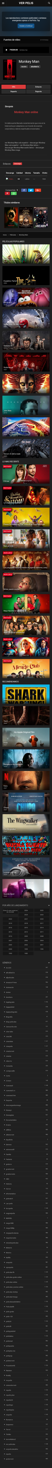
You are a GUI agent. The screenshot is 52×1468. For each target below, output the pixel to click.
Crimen (8, 1081)
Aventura (9, 997)
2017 (41, 923)
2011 (41, 932)
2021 (26, 919)
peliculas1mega (11, 1297)
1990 (10, 953)
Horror (8, 1189)
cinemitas (9, 1041)
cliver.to (9, 1061)
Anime (8, 992)
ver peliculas (10, 1444)
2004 (41, 940)
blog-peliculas (11, 1022)
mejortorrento (11, 1238)
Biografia (9, 1017)
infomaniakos (11, 1194)
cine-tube (9, 1032)
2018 (26, 923)
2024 (26, 915)
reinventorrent (11, 1385)
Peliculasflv (10, 1307)
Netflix (8, 1257)
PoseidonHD (10, 1366)
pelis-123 (9, 1316)
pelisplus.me (10, 1351)
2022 (10, 919)
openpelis (9, 1267)
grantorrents (10, 1174)
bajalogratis (10, 1002)
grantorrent (10, 1169)
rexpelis (9, 1415)
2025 (41, 910)
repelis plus (10, 1395)
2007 (10, 940)
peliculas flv (10, 1272)
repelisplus (10, 1410)
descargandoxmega (13, 1105)
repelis (8, 1390)
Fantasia (9, 1159)
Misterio (9, 1248)
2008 (41, 936)
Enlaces (38, 87)
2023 (41, 915)
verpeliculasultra (12, 1449)
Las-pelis (9, 1203)
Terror (8, 1429)
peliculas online (11, 1282)
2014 (41, 928)
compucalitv (10, 1071)
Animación (10, 987)
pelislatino (9, 1336)
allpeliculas (10, 978)
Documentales (11, 1120)
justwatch (9, 1199)
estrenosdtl (10, 1149)
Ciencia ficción (11, 1027)
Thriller (8, 1434)
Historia (8, 1184)
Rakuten (9, 1370)
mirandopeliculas (12, 1243)
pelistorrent (10, 1361)
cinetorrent (10, 1051)
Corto (8, 1076)
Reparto (14, 91)
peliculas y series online (14, 1287)
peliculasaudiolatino (13, 1302)
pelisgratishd (10, 1331)
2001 (41, 945)
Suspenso (9, 1425)
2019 (10, 923)
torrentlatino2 (11, 1439)
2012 (26, 932)
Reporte (38, 91)
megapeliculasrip (12, 1233)
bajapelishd (10, 1007)
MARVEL (9, 1218)
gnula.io (9, 1164)
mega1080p (10, 1228)
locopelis (9, 1208)
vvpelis (8, 1454)
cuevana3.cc (10, 1090)
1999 (26, 949)
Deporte (9, 1100)
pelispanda (10, 1346)
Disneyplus (10, 1115)
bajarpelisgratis (11, 1012)
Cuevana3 (9, 1086)
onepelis (9, 1262)
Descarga (17, 164)
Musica (8, 1253)
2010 (10, 936)
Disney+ (9, 1110)
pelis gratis (10, 1312)
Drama (8, 1125)
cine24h (9, 1036)
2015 (26, 928)
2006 (26, 940)
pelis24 (8, 1321)
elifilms (8, 1130)
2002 (26, 945)
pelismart (9, 1341)
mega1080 (9, 1223)
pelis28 (8, 1326)
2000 (10, 949)
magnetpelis (10, 1213)
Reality (8, 1375)
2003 (10, 945)
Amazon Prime (11, 982)
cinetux (8, 1056)
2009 (26, 936)
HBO (7, 1179)
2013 (10, 932)
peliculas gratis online (14, 1277)
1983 (26, 953)
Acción (23, 67)
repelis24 (9, 1400)
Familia (8, 1154)
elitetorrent (10, 1135)
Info (13, 87)
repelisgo (9, 1405)
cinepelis (9, 1046)
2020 (41, 919)
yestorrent (9, 1459)
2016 (10, 928)
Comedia (9, 1066)
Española (9, 1140)
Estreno (8, 1145)
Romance (9, 1420)
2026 (26, 910)
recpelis (9, 1380)
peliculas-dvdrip (12, 1292)
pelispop (9, 1356)
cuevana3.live (11, 1095)
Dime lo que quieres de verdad (10, 911)
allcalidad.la (35, 67)
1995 (41, 949)
